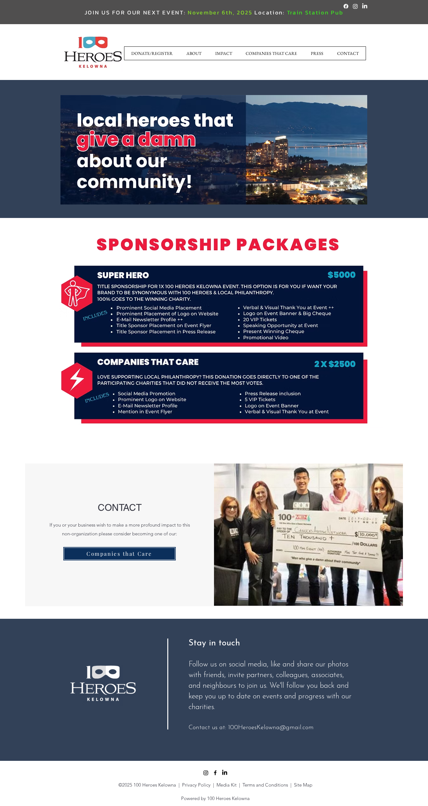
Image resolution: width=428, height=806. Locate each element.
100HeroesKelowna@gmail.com (271, 727)
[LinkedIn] (365, 6)
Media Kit (227, 785)
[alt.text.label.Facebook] (215, 773)
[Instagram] (355, 6)
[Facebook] (346, 6)
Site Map (303, 785)
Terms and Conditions (265, 785)
